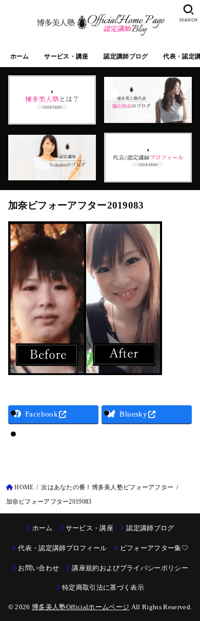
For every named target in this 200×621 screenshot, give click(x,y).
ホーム (19, 56)
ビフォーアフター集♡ (154, 548)
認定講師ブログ (126, 56)
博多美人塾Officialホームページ (80, 607)
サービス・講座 (66, 56)
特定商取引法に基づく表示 (103, 587)
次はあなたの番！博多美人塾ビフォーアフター (107, 487)
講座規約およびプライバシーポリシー (130, 568)
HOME (23, 487)
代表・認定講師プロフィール (62, 548)
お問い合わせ (38, 568)
